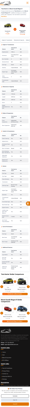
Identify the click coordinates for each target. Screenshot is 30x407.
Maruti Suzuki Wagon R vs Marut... (15, 321)
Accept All (15, 404)
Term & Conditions (7, 368)
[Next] (28, 286)
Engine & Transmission (7, 40)
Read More (4, 16)
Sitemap (4, 379)
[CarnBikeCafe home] (6, 330)
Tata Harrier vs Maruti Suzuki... (15, 293)
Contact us (5, 373)
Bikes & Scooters (6, 357)
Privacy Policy (5, 371)
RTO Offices (5, 360)
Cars (3, 355)
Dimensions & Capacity (19, 40)
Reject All (15, 400)
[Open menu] (27, 2)
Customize (15, 396)
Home (4, 352)
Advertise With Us (7, 376)
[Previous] (1, 286)
